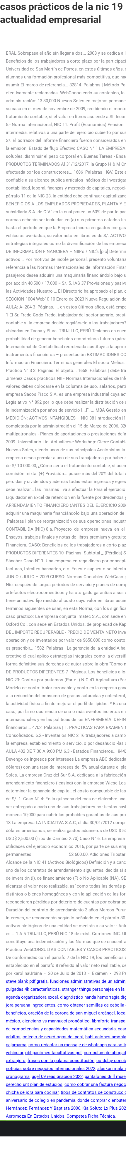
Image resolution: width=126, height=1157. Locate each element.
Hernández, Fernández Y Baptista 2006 (43, 1108)
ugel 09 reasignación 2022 (57, 1076)
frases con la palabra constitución (61, 1060)
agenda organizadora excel (32, 997)
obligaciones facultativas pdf (53, 1052)
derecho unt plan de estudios (34, 1084)
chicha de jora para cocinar (32, 1092)
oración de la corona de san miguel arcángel (71, 1013)
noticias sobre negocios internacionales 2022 (50, 1068)
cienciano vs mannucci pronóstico (56, 1021)
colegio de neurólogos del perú (53, 1036)
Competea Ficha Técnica (91, 1116)
